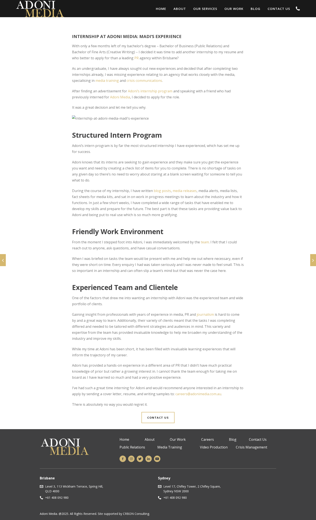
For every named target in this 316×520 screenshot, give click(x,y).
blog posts (162, 190)
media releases (185, 190)
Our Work (233, 8)
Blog (255, 8)
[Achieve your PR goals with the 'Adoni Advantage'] (313, 260)
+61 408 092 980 (57, 498)
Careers (207, 439)
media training (107, 80)
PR (136, 58)
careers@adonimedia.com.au (198, 394)
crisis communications (144, 80)
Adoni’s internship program (150, 91)
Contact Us (279, 8)
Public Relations (132, 447)
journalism (205, 314)
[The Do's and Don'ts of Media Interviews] (3, 260)
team (205, 242)
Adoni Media (120, 97)
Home (161, 8)
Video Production (214, 447)
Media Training (169, 447)
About (179, 8)
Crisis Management (251, 447)
